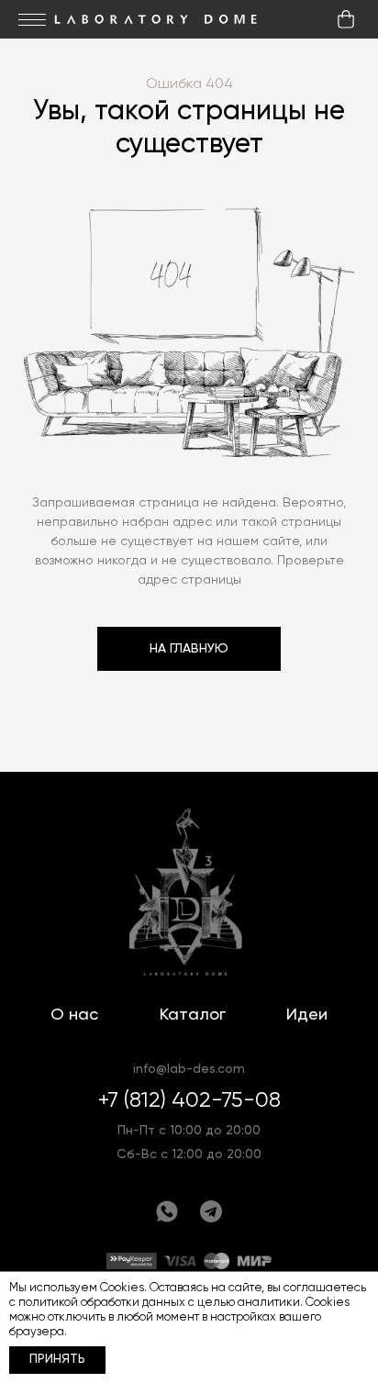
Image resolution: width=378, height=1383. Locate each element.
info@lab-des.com (189, 1069)
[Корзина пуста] (346, 19)
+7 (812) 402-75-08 (189, 1100)
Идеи (307, 1015)
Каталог (193, 1015)
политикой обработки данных (101, 1303)
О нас (74, 1015)
